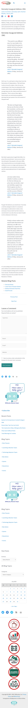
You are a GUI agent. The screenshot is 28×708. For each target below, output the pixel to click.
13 (3, 595)
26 (24, 598)
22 (10, 598)
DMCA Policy (17, 696)
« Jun (12, 606)
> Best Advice (4, 457)
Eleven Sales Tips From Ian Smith (10, 425)
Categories (4, 571)
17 (17, 595)
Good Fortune (8, 290)
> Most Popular (5, 443)
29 (10, 601)
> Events (3, 470)
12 (24, 592)
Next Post (14, 301)
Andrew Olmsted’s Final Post (12, 288)
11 (21, 592)
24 (17, 598)
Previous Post (14, 297)
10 (17, 592)
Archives (3, 556)
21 (6, 598)
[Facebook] (2, 16)
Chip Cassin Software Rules (8, 430)
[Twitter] (5, 16)
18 (21, 595)
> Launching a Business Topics (9, 447)
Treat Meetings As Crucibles (8, 433)
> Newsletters (5, 466)
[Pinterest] (8, 16)
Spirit (19, 11)
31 (17, 601)
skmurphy (14, 11)
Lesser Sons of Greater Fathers (13, 286)
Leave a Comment (6, 11)
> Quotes (3, 461)
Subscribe (6, 410)
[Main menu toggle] (25, 3)
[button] (14, 3)
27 (3, 601)
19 (24, 595)
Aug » (15, 606)
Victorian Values (9, 284)
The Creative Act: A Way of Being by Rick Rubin (13, 428)
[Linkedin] (12, 16)
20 (3, 598)
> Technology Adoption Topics (9, 452)
